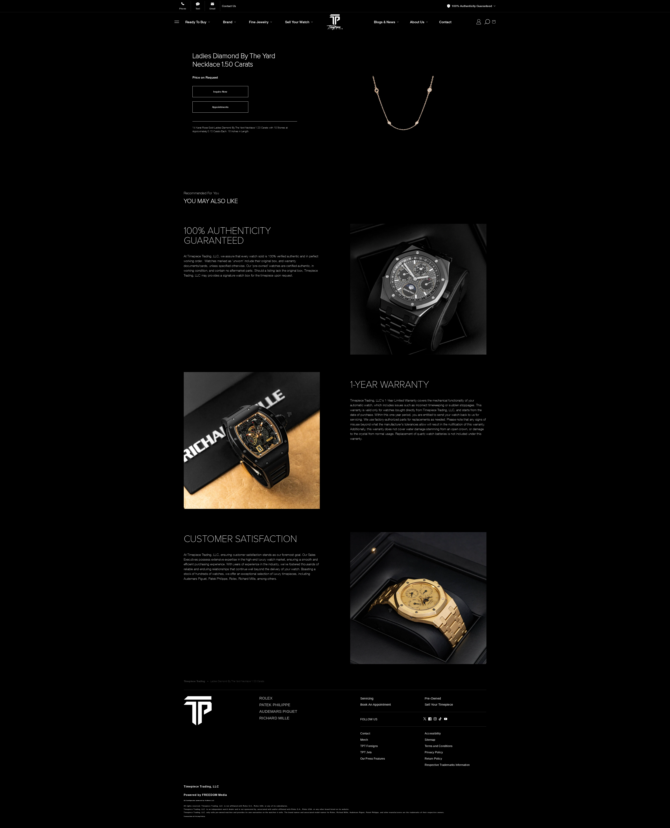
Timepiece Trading (194, 681)
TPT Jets (366, 752)
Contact (365, 733)
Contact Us (229, 6)
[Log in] (478, 21)
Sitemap (430, 739)
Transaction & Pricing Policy (194, 816)
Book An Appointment (375, 704)
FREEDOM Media (214, 794)
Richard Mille (274, 718)
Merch (364, 739)
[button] (176, 22)
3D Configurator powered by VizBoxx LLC (199, 800)
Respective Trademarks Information (447, 764)
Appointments (220, 107)
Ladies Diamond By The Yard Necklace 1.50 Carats (237, 681)
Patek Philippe (274, 705)
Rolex (266, 698)
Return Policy (433, 758)
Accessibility (433, 733)
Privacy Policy (434, 752)
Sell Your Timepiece (439, 704)
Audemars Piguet (278, 711)
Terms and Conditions (438, 746)
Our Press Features (372, 758)
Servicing (367, 698)
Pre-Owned (433, 698)
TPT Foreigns (369, 746)
